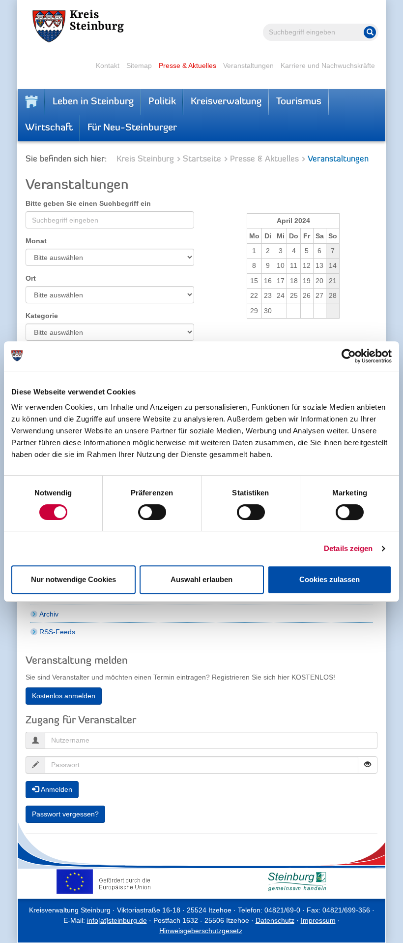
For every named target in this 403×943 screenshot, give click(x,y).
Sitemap (139, 65)
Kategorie (42, 316)
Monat (36, 241)
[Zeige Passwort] (367, 765)
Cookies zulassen (329, 579)
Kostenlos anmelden (63, 696)
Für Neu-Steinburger (132, 128)
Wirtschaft (49, 128)
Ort (31, 278)
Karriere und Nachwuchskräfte (328, 65)
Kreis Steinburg (145, 159)
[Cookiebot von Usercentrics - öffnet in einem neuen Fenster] (349, 356)
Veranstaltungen (248, 65)
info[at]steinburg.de (117, 920)
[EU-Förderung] (106, 881)
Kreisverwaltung (226, 102)
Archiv (48, 614)
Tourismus (298, 102)
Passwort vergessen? (65, 814)
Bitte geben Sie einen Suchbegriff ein (88, 203)
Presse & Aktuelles (187, 65)
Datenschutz (275, 920)
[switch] (152, 512)
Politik (162, 102)
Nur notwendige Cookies (73, 579)
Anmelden (55, 789)
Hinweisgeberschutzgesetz (200, 931)
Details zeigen (348, 548)
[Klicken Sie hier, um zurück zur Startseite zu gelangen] (31, 102)
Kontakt (107, 65)
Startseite (202, 159)
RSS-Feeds (57, 632)
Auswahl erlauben (201, 579)
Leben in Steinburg (93, 102)
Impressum (318, 920)
